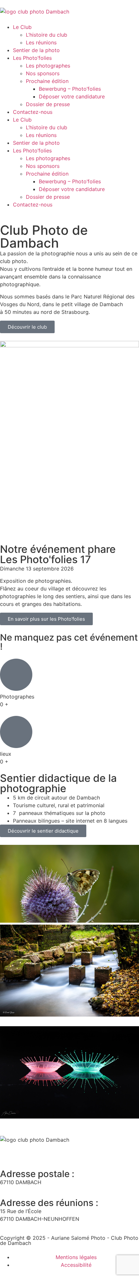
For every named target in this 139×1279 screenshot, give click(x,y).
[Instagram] (44, 1152)
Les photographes (48, 65)
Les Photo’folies (32, 58)
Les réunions (41, 42)
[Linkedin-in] (61, 1152)
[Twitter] (26, 1152)
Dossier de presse (48, 104)
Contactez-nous (32, 112)
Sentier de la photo (36, 50)
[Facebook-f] (8, 1152)
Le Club (22, 27)
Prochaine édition (47, 81)
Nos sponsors (42, 73)
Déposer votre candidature (72, 96)
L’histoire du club (46, 35)
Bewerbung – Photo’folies (70, 89)
